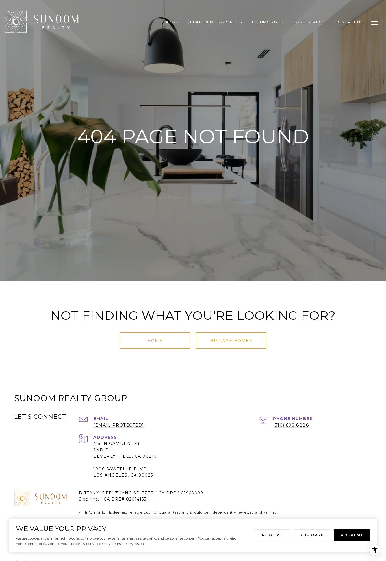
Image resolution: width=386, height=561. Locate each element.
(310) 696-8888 (291, 425)
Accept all (352, 535)
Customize (312, 535)
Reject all (272, 535)
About (173, 21)
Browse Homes (231, 340)
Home (154, 340)
